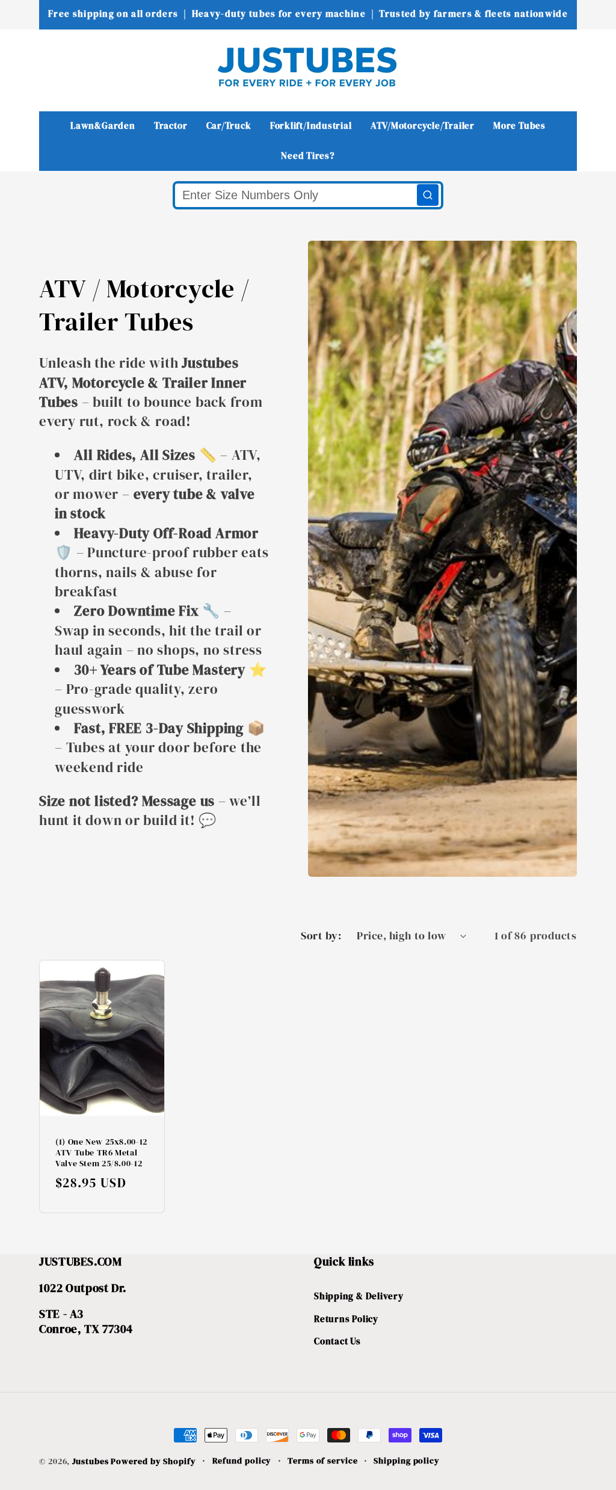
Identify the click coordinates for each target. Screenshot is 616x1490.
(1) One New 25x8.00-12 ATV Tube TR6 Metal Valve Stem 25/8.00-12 (101, 1153)
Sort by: (321, 935)
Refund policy (242, 1460)
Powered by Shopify (153, 1461)
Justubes (90, 1461)
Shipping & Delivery (359, 1296)
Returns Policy (346, 1318)
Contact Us (337, 1341)
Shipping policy (407, 1460)
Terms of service (323, 1460)
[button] (56, 66)
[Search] (428, 195)
